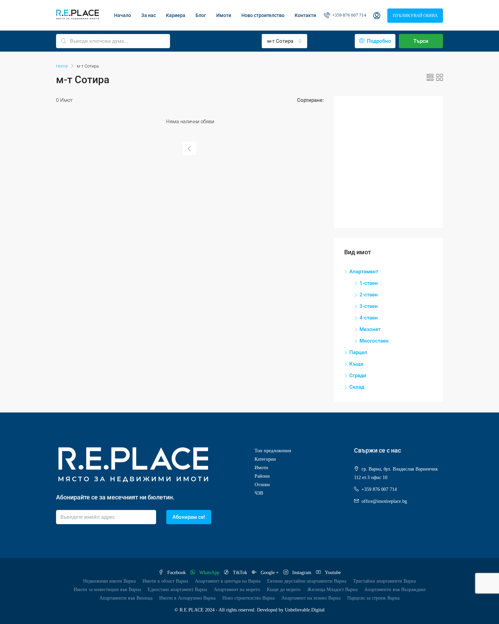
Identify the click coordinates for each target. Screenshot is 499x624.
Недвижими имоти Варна (109, 581)
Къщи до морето (283, 589)
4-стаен (368, 318)
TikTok (240, 572)
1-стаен (368, 283)
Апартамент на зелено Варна (310, 598)
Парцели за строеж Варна (373, 598)
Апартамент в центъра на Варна (227, 581)
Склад (356, 387)
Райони (262, 476)
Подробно (378, 41)
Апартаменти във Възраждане (395, 589)
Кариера (175, 15)
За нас (148, 15)
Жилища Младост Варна (332, 589)
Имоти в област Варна (165, 581)
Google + (269, 572)
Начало (122, 15)
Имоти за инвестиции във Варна (107, 589)
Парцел (358, 352)
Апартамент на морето (237, 589)
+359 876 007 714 (348, 15)
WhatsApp (209, 572)
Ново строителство (262, 15)
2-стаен (368, 295)
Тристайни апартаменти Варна (384, 581)
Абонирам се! (188, 517)
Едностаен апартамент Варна (177, 589)
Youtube (332, 572)
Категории (265, 459)
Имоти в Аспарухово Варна (187, 598)
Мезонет (370, 329)
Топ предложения (273, 450)
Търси (420, 41)
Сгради (357, 375)
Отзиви (262, 484)
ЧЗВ (259, 493)
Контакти (305, 15)
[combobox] (284, 41)
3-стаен (368, 306)
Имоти (223, 15)
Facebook (176, 572)
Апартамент (363, 272)
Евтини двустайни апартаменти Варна (306, 581)
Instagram (302, 572)
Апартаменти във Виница (125, 598)
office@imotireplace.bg (384, 501)
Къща (356, 364)
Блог (201, 15)
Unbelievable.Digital (305, 609)
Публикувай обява (415, 15)
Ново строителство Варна (248, 598)
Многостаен (374, 341)
